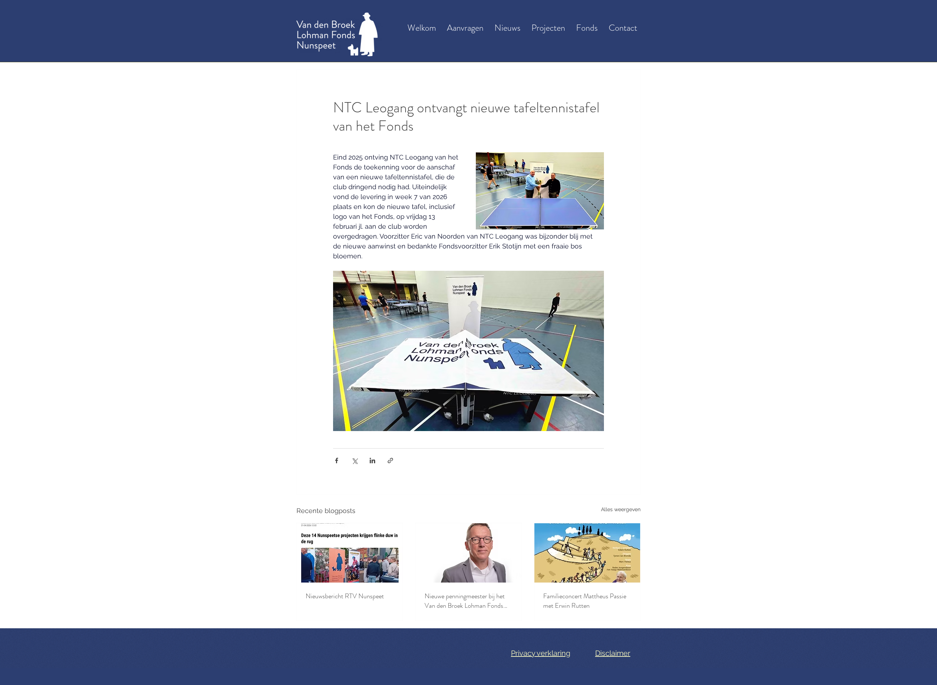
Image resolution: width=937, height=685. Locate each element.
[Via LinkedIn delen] (372, 460)
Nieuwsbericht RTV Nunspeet (345, 596)
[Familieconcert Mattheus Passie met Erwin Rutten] (587, 553)
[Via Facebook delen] (336, 460)
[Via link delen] (390, 460)
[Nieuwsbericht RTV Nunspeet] (350, 553)
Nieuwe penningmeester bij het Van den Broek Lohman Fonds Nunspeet (465, 600)
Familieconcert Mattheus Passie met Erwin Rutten (584, 600)
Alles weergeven (621, 509)
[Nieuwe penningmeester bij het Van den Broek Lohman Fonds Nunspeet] (469, 553)
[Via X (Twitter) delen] (354, 460)
